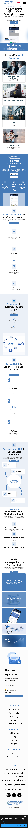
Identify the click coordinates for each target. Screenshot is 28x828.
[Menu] (24, 2)
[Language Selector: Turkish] (19, 2)
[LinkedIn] (14, 795)
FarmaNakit (14, 713)
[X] (19, 795)
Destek (14, 740)
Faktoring (14, 716)
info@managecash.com (14, 784)
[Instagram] (8, 795)
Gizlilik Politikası (14, 757)
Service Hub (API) (14, 723)
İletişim (14, 744)
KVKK (14, 753)
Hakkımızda (14, 733)
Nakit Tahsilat (14, 709)
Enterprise (14, 720)
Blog (14, 736)
